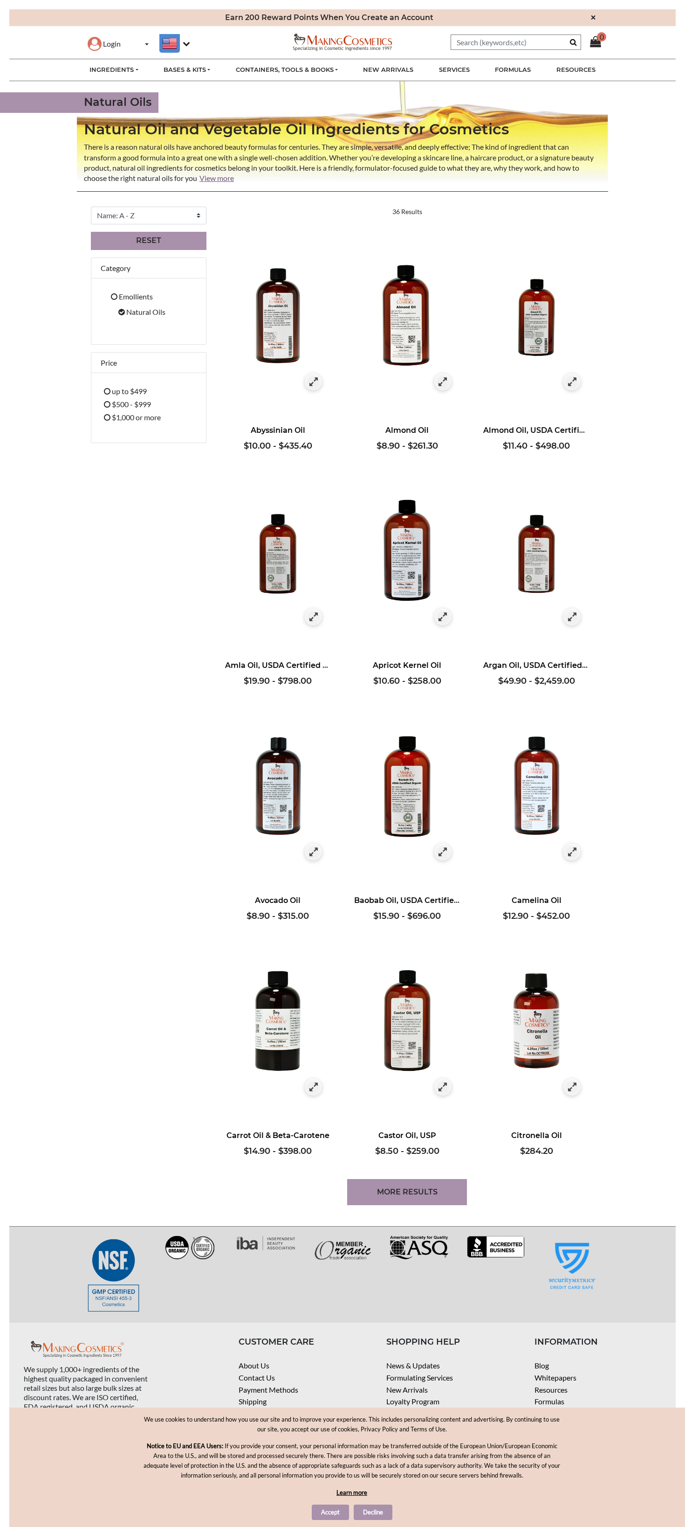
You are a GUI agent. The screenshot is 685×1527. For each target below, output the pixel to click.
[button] (104, 43)
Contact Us (257, 1377)
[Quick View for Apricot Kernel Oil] (443, 617)
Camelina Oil (537, 900)
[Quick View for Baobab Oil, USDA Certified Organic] (443, 852)
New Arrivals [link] (388, 69)
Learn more (351, 1492)
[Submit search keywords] (573, 42)
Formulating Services (419, 1377)
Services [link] (454, 69)
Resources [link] (576, 69)
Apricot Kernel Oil (407, 665)
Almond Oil (407, 430)
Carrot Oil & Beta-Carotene (277, 1135)
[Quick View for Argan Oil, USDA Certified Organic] (572, 617)
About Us (254, 1365)
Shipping (253, 1401)
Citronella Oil (536, 1135)
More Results (407, 1191)
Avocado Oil (278, 900)
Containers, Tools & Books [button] (285, 69)
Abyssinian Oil (278, 430)
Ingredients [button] (111, 69)
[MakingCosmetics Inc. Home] (342, 41)
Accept (330, 1512)
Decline (373, 1512)
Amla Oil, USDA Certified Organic (289, 665)
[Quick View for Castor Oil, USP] (443, 1087)
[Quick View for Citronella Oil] (572, 1087)
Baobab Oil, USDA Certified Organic (423, 900)
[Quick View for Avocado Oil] (313, 852)
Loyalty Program (412, 1401)
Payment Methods (268, 1389)
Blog (541, 1365)
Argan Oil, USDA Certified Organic (549, 665)
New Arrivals (407, 1389)
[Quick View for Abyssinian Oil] (313, 382)
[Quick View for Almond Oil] (443, 382)
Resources (551, 1389)
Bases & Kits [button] (185, 69)
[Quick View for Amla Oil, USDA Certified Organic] (313, 617)
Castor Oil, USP (407, 1135)
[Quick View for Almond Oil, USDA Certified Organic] (572, 382)
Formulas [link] (513, 69)
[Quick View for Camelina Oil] (572, 852)
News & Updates (413, 1365)
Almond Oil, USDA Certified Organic (552, 430)
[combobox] (516, 42)
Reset (148, 240)
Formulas (549, 1401)
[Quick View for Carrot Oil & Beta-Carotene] (313, 1087)
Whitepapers (555, 1377)
